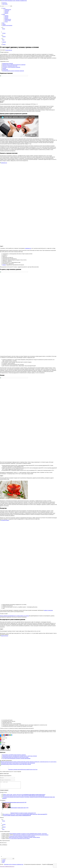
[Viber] (8, 735)
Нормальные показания (7, 63)
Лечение (6, 12)
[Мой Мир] (3, 735)
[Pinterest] (5, 735)
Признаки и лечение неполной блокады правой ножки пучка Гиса (22, 769)
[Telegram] (11, 735)
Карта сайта (5, 4)
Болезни (6, 18)
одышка (4, 264)
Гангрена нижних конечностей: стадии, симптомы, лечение (18, 764)
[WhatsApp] (10, 735)
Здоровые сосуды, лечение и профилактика (13, 864)
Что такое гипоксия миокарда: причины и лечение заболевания (16, 758)
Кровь (3, 14)
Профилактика (7, 9)
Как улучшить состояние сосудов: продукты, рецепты (14, 754)
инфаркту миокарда (48, 610)
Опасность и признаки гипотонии (9, 65)
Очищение (6, 10)
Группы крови (7, 20)
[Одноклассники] (2, 735)
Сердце (4, 24)
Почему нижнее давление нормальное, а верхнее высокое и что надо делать (39, 761)
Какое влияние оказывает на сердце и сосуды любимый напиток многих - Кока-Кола (28, 833)
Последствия (5, 69)
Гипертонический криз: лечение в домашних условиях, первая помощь (24, 837)
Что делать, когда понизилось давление (11, 67)
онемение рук (28, 248)
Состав (6, 21)
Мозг (3, 23)
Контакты (4, 2)
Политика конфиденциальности (7, 866)
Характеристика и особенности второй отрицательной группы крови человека (30, 834)
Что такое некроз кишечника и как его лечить (19, 838)
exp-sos (10, 50)
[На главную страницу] (28, 0)
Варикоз (6, 13)
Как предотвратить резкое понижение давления (13, 70)
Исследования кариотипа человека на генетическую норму (15, 757)
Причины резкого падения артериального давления (13, 64)
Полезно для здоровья (7, 25)
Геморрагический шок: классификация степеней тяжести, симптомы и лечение (19, 756)
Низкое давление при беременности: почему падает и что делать (14, 615)
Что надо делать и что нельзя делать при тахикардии (23, 763)
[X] (7, 735)
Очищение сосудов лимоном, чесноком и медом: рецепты (22, 836)
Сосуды (3, 8)
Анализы (6, 15)
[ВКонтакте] (0, 735)
